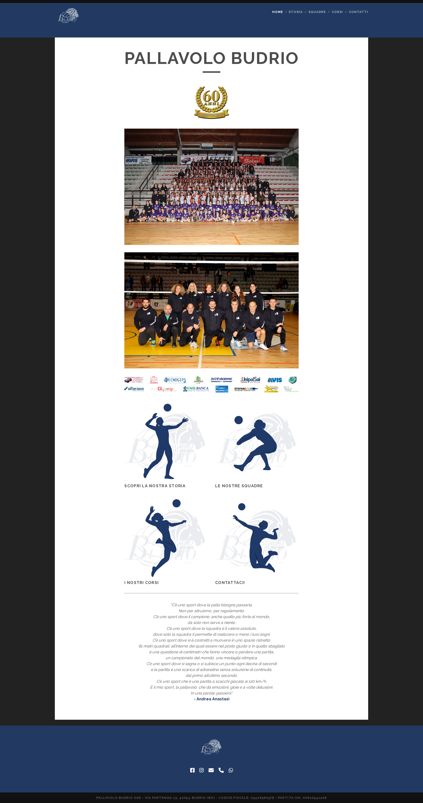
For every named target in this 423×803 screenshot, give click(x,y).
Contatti (358, 12)
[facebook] (192, 770)
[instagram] (201, 770)
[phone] (221, 770)
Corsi (337, 12)
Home (277, 12)
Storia (296, 12)
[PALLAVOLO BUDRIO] (69, 22)
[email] (211, 770)
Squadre (317, 12)
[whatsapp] (231, 770)
